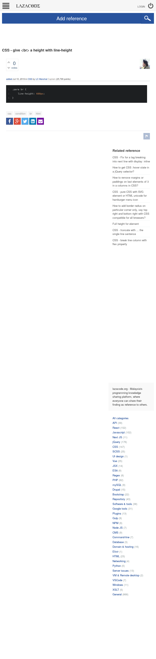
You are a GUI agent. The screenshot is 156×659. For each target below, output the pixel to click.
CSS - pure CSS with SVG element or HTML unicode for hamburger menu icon (130, 195)
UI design (118, 456)
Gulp (115, 518)
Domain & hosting (123, 547)
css (9, 113)
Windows (118, 585)
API (115, 423)
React (116, 428)
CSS (30, 78)
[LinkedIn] (32, 121)
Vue (115, 461)
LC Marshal (41, 78)
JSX (115, 466)
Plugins (117, 513)
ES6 (115, 470)
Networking (119, 561)
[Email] (40, 121)
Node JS (118, 527)
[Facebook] (9, 121)
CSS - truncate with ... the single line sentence (128, 232)
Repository (119, 499)
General (117, 594)
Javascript (119, 432)
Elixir (115, 551)
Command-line (121, 537)
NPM (115, 523)
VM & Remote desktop (126, 575)
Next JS (117, 437)
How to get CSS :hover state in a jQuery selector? (131, 169)
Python (117, 566)
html (38, 113)
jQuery (116, 442)
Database (118, 542)
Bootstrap (118, 494)
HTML (116, 556)
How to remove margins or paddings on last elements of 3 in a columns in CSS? (131, 181)
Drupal (116, 489)
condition (20, 113)
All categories (121, 418)
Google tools (120, 508)
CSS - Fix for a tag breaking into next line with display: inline (131, 159)
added (9, 78)
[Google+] (17, 121)
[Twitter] (25, 121)
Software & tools (122, 504)
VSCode (117, 580)
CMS (115, 532)
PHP (115, 480)
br (31, 113)
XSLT (116, 589)
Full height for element (126, 224)
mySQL (117, 485)
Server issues (121, 570)
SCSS (116, 451)
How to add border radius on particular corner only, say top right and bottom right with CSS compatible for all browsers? (131, 212)
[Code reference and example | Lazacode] (28, 5)
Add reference (71, 18)
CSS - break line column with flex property (130, 242)
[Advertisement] (78, 35)
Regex (116, 475)
